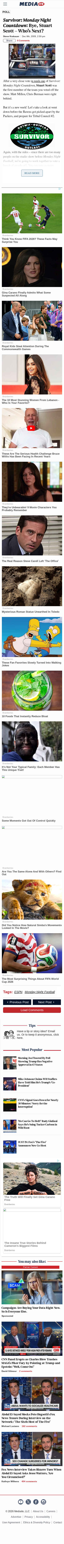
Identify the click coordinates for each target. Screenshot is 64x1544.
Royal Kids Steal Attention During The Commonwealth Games (25, 348)
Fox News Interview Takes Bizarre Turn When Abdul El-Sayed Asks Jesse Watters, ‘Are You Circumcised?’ (32, 1473)
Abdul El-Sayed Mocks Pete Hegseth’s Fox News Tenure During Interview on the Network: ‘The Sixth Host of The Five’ (28, 1418)
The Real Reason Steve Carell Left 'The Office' (30, 561)
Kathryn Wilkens (10, 1481)
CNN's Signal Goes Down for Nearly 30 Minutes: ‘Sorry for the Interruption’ (38, 1103)
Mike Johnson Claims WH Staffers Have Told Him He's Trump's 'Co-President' (37, 1082)
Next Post (45, 1002)
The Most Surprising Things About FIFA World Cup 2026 (30, 980)
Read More (32, 173)
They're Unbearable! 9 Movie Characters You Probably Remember (29, 509)
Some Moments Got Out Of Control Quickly (28, 820)
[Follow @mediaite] (28, 1501)
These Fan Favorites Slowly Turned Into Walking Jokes (31, 664)
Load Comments (32, 1010)
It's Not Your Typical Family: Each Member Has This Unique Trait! (31, 768)
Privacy (29, 1517)
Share (9, 40)
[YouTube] (20, 1501)
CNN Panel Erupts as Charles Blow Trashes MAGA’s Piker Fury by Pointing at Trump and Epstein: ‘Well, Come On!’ (31, 1363)
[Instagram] (43, 1501)
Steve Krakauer (11, 36)
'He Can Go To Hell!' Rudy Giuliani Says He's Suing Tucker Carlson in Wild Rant (37, 1124)
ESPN (18, 992)
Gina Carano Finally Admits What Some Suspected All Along (26, 294)
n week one (38, 81)
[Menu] (7, 4)
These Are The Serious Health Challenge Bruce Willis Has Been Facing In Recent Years (30, 455)
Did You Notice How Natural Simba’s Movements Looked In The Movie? (32, 927)
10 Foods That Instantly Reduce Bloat (25, 716)
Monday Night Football (40, 992)
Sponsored (7, 1316)
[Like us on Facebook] (35, 1501)
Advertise (16, 1517)
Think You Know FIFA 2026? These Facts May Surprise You (29, 240)
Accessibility (43, 1517)
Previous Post (19, 1002)
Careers (50, 1511)
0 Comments (23, 40)
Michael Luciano (10, 1426)
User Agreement (11, 1522)
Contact (57, 1522)
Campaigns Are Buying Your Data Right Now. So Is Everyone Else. (31, 1310)
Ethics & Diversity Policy (36, 1522)
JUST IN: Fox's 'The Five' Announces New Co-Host (32, 1143)
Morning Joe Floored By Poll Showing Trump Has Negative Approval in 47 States (35, 1061)
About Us (38, 1511)
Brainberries (7, 235)
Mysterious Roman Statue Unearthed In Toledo (30, 611)
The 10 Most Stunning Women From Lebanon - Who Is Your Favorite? (30, 402)
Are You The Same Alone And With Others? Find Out (31, 873)
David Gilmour (9, 1371)
